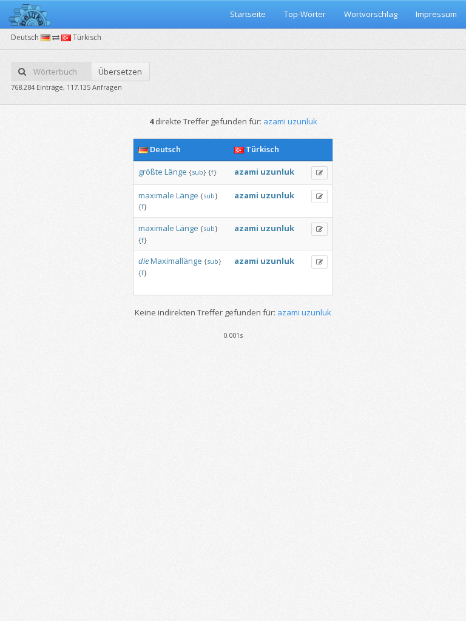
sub (197, 171)
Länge (175, 171)
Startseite (248, 13)
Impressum (436, 13)
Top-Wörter (305, 13)
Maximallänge (176, 260)
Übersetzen (120, 71)
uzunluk (277, 171)
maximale (156, 195)
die (143, 260)
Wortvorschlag (370, 13)
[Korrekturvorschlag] (319, 173)
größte (150, 171)
